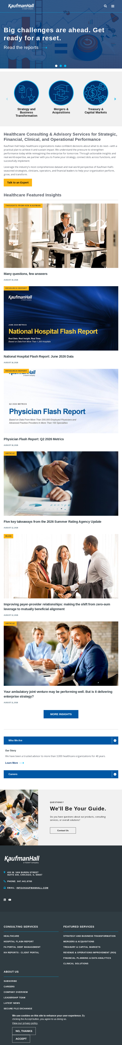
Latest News (12, 1003)
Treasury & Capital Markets (81, 947)
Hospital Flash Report (19, 941)
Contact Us (63, 830)
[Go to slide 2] (60, 65)
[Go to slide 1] (55, 65)
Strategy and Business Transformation (89, 936)
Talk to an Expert (18, 182)
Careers (12, 774)
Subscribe (10, 981)
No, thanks (24, 1031)
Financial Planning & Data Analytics (87, 958)
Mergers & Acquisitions (78, 941)
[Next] (120, 99)
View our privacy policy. (25, 1023)
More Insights (61, 714)
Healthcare (11, 936)
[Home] (21, 6)
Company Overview (16, 992)
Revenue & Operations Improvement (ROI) (89, 952)
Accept (21, 1038)
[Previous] (2, 99)
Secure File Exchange (18, 1008)
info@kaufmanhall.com (32, 888)
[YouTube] (9, 900)
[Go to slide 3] (64, 65)
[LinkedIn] (5, 900)
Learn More (11, 763)
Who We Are (15, 740)
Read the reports (21, 47)
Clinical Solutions (75, 963)
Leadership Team (14, 997)
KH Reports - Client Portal (21, 952)
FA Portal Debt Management (22, 947)
